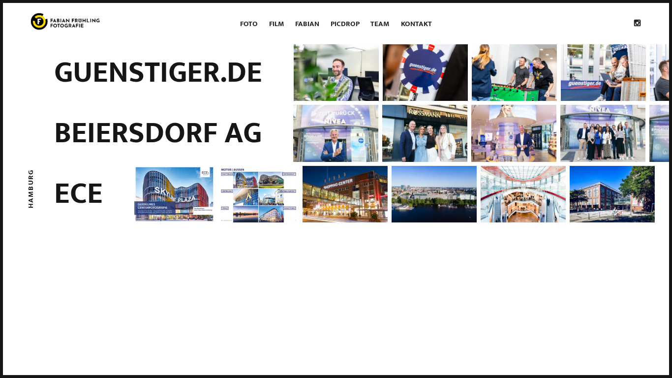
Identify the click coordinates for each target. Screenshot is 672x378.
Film (276, 24)
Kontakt (416, 24)
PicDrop (345, 24)
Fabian (307, 24)
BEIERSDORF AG (158, 133)
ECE (78, 194)
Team (380, 24)
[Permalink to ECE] (396, 194)
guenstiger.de (158, 73)
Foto (249, 24)
